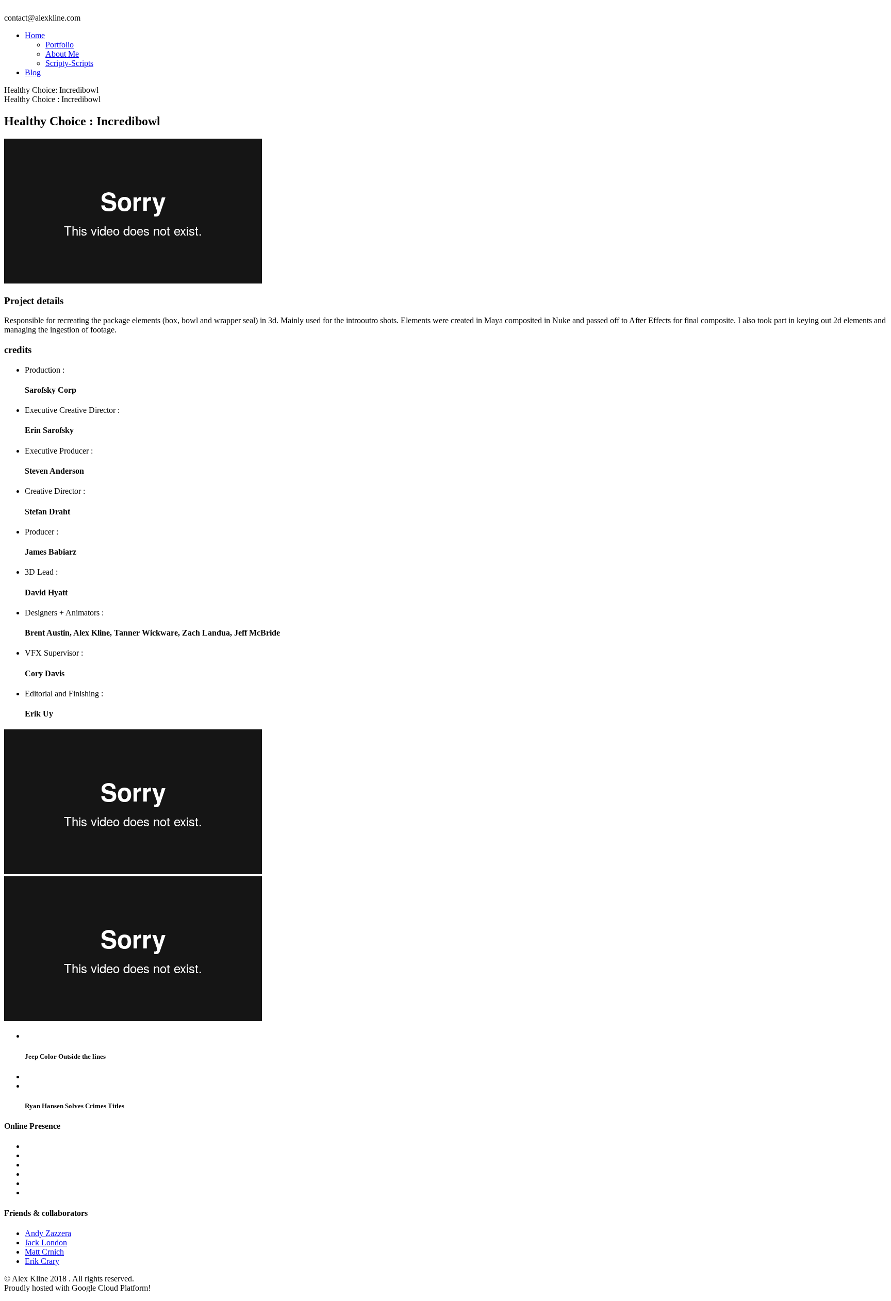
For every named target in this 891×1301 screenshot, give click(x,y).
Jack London (46, 1242)
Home (35, 35)
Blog (33, 72)
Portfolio (59, 44)
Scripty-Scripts (69, 63)
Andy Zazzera (48, 1233)
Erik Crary (42, 1261)
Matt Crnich (44, 1251)
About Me (62, 53)
